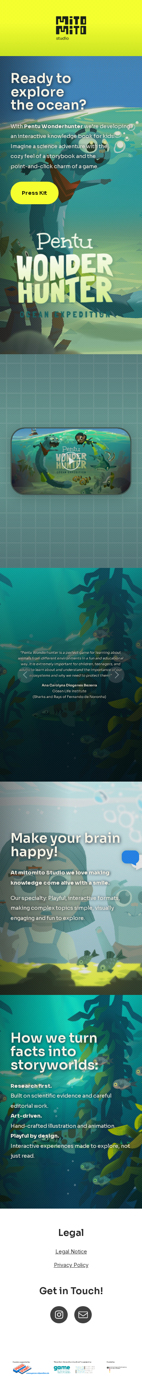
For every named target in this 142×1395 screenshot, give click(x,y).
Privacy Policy (71, 1265)
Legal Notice (71, 1251)
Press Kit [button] (34, 193)
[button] (71, 461)
